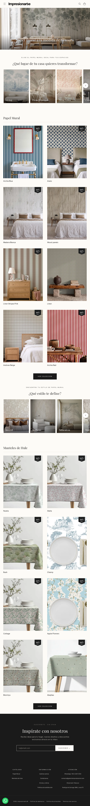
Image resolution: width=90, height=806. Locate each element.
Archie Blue (8, 181)
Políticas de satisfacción (45, 787)
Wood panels (52, 242)
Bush (5, 572)
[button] (4, 3)
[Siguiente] (85, 85)
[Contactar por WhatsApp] (5, 801)
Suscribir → (64, 748)
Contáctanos (44, 778)
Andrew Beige (9, 365)
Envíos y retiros (44, 783)
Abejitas (50, 695)
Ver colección (45, 376)
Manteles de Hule (15, 448)
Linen (49, 304)
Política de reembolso (37, 801)
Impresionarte (21, 801)
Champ (50, 572)
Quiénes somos (44, 774)
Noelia (6, 511)
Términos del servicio (70, 801)
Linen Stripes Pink (10, 304)
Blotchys (6, 695)
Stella (49, 511)
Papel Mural (11, 118)
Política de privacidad (54, 801)
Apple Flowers (53, 633)
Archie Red (51, 365)
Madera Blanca (9, 242)
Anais (49, 181)
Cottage (6, 633)
